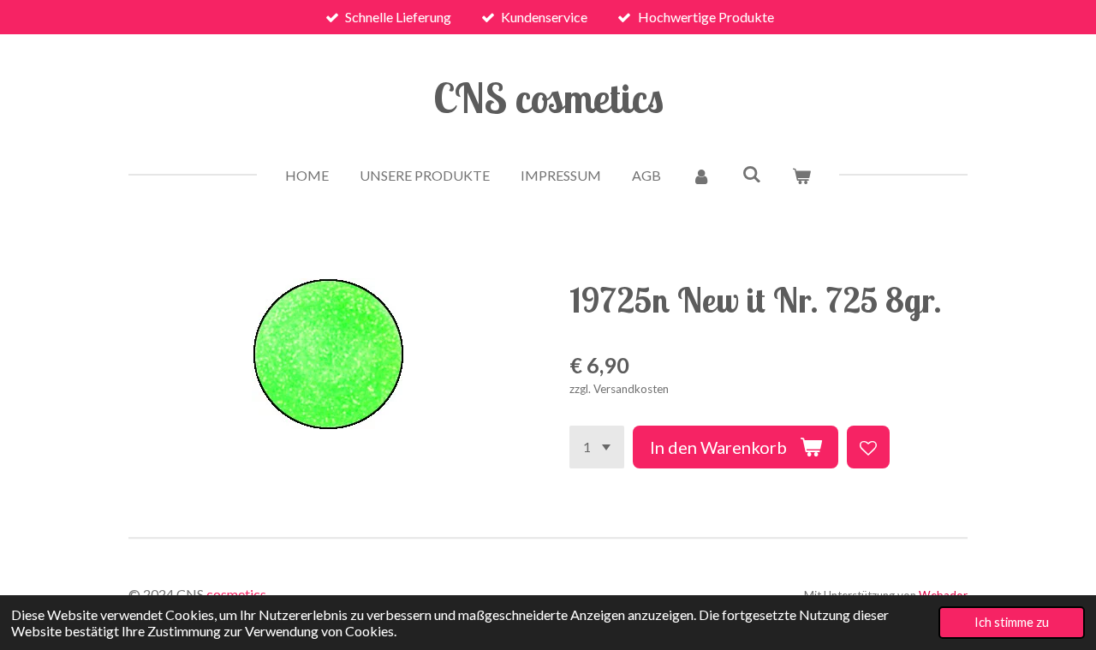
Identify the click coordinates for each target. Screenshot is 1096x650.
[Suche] (750, 173)
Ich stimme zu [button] (1011, 622)
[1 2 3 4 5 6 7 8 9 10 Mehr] (596, 447)
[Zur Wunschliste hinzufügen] (868, 447)
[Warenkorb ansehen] (801, 175)
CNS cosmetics (548, 97)
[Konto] (701, 175)
